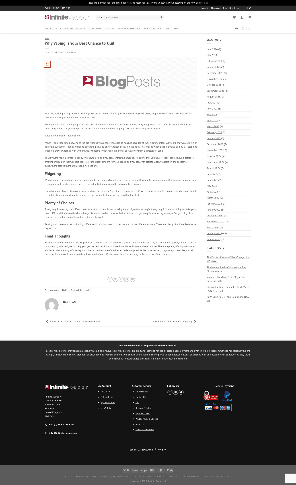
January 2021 (214, 233)
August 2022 (213, 168)
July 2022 (212, 173)
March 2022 (213, 197)
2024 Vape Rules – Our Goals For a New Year (228, 298)
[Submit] (160, 17)
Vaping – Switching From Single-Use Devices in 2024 (226, 279)
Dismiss (204, 2)
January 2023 (214, 138)
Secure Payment (143, 413)
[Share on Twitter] (115, 279)
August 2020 (213, 239)
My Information (108, 402)
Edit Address (107, 397)
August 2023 (213, 96)
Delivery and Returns (150, 476)
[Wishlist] (234, 17)
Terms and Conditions (191, 476)
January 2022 (214, 209)
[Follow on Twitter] (250, 8)
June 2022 (212, 179)
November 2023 (215, 78)
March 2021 (213, 227)
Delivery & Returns (144, 407)
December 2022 (215, 144)
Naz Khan (71, 52)
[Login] (241, 17)
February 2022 (214, 203)
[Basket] (249, 17)
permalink (87, 290)
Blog (225, 8)
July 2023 (212, 102)
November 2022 (215, 150)
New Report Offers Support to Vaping (172, 321)
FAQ (137, 402)
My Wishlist (106, 407)
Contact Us (141, 397)
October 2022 (214, 156)
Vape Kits (50, 28)
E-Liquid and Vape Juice (73, 28)
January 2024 (214, 67)
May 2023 (212, 114)
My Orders (105, 391)
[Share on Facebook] (110, 279)
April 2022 (212, 191)
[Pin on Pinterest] (126, 279)
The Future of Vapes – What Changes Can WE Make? (228, 259)
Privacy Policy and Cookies (123, 476)
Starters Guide (76, 476)
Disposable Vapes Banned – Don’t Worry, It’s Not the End (228, 288)
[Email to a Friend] (121, 279)
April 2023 (212, 120)
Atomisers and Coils (129, 28)
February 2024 (214, 61)
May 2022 (212, 185)
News (47, 39)
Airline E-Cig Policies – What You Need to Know (75, 321)
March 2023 (213, 126)
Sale (168, 28)
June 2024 (212, 49)
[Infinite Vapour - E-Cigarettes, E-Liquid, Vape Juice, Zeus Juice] (68, 17)
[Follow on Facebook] (244, 8)
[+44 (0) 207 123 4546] (249, 28)
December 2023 (215, 72)
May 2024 (212, 55)
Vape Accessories (153, 28)
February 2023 (214, 132)
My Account (216, 8)
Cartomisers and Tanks (102, 28)
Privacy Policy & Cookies (147, 418)
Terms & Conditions (145, 429)
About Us (205, 8)
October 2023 (214, 84)
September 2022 (215, 162)
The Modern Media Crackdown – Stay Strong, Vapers (226, 269)
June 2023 (212, 108)
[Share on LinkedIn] (132, 279)
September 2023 (215, 90)
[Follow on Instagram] (247, 8)
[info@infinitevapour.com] (236, 28)
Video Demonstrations (97, 476)
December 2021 (215, 215)
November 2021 (215, 221)
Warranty (221, 476)
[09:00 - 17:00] (243, 28)
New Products (142, 391)
